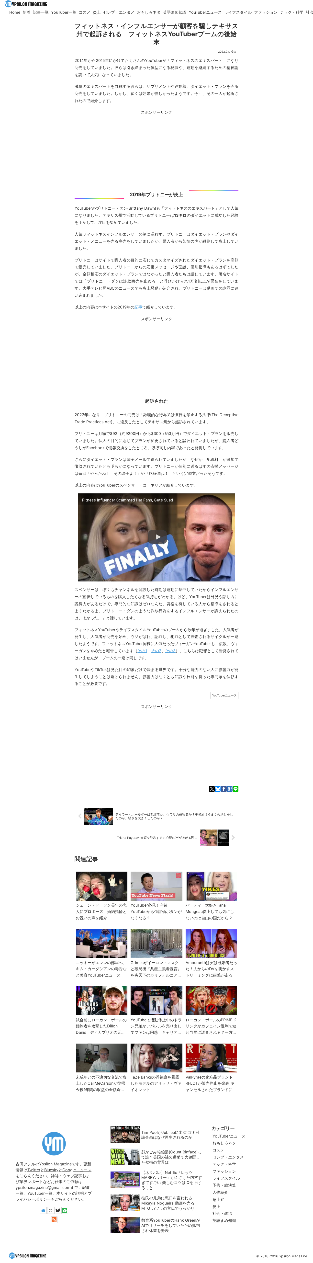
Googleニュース (76, 1169)
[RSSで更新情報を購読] (54, 1219)
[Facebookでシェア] (223, 789)
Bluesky (51, 1169)
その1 (142, 650)
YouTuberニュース (224, 695)
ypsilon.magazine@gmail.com (43, 1187)
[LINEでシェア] (235, 789)
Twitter (33, 1169)
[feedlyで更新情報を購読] (64, 1210)
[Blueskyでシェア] (218, 789)
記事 (138, 307)
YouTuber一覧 (40, 1193)
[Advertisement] (156, 150)
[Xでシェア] (212, 789)
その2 (156, 650)
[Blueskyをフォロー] (57, 1210)
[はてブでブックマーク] (230, 789)
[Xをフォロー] (50, 1210)
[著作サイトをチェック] (43, 1210)
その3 (170, 650)
